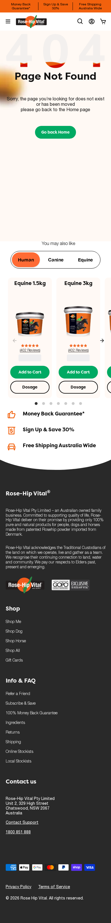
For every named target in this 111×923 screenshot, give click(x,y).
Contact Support (22, 822)
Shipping (13, 742)
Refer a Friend (18, 694)
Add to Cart (29, 372)
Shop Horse (16, 641)
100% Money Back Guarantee (31, 713)
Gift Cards (14, 660)
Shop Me (13, 622)
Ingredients (15, 723)
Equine (85, 259)
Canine (55, 259)
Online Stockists (19, 752)
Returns (13, 732)
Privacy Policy (18, 886)
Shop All (13, 651)
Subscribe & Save (21, 704)
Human (26, 259)
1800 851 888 (18, 832)
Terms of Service (54, 886)
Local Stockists (18, 761)
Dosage (30, 387)
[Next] (102, 341)
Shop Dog (14, 631)
